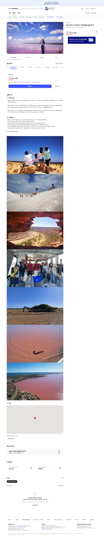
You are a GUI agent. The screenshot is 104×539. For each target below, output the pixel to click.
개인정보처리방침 (26, 519)
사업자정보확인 (23, 526)
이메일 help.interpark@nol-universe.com (58, 526)
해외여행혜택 (50, 17)
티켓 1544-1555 (52, 525)
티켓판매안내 (68, 519)
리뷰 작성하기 (35, 505)
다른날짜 (60, 63)
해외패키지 (22, 17)
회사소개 (10, 519)
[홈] (9, 13)
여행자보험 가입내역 (58, 519)
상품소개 (28, 57)
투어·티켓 (28, 17)
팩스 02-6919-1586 (45, 526)
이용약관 (17, 519)
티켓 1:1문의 (49, 529)
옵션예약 (13, 57)
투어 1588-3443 (44, 525)
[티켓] (19, 13)
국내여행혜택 (58, 17)
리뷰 (56, 57)
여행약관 (49, 519)
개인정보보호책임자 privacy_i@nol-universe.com (86, 527)
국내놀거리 (42, 17)
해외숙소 (15, 17)
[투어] (14, 13)
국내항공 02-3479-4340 (57, 527)
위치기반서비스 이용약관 (38, 519)
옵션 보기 (30, 86)
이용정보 (42, 57)
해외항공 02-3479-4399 (46, 527)
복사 (18, 436)
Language (92, 519)
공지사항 (76, 519)
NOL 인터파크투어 (12, 481)
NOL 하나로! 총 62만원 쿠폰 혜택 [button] (29, 8)
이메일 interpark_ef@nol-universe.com (84, 526)
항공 (10, 17)
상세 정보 (57, 86)
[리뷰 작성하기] (62, 478)
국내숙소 (35, 17)
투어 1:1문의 (43, 529)
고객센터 (83, 519)
